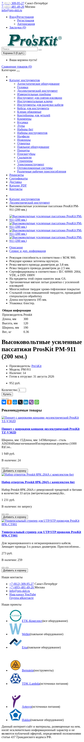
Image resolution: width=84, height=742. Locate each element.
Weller (26, 634)
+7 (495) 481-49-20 (22, 587)
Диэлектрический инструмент (37, 90)
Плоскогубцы (26, 154)
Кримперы (24, 118)
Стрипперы (25, 161)
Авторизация (26, 24)
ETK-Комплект (32, 621)
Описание (16, 247)
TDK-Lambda (31, 683)
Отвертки (23, 143)
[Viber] (31, 402)
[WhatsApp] (36, 402)
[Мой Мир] (15, 402)
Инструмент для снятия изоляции (39, 97)
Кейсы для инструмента (33, 108)
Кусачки (22, 122)
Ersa (24, 647)
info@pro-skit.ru (12, 10)
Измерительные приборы (34, 94)
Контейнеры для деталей (33, 115)
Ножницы (24, 140)
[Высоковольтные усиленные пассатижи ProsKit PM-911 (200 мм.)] (45, 219)
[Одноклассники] (9, 402)
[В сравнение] (7, 399)
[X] (20, 402)
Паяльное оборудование (33, 147)
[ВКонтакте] (4, 402)
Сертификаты (18, 178)
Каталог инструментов (24, 80)
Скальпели (24, 157)
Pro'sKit (36, 366)
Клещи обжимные (29, 111)
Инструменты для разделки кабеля (40, 104)
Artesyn (27, 706)
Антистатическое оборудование (38, 83)
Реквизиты (16, 175)
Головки (22, 87)
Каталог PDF (18, 185)
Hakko (26, 720)
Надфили (23, 136)
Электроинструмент (30, 164)
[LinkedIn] (25, 402)
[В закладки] (3, 399)
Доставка (15, 182)
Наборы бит (25, 129)
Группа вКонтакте (21, 598)
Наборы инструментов (32, 132)
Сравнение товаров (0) (17, 66)
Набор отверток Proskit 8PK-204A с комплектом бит (38, 482)
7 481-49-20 (13, 6)
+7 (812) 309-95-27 (21, 583)
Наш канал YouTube (22, 594)
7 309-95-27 (13, 3)
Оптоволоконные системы (35, 168)
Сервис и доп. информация (27, 251)
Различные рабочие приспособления (41, 171)
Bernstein (28, 670)
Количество (9, 390)
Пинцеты (23, 150)
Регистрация (25, 20)
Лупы (21, 125)
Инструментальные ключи (35, 101)
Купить (7, 394)
